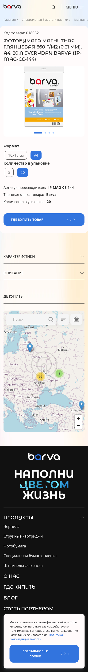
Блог (11, 598)
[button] (38, 133)
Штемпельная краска (23, 565)
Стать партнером (29, 608)
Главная (10, 19)
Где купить (19, 587)
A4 (36, 155)
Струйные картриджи (23, 536)
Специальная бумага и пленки (45, 19)
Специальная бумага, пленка (30, 555)
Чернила (11, 526)
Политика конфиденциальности (36, 637)
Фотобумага (15, 546)
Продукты (18, 517)
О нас (11, 576)
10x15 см (16, 155)
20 (23, 172)
